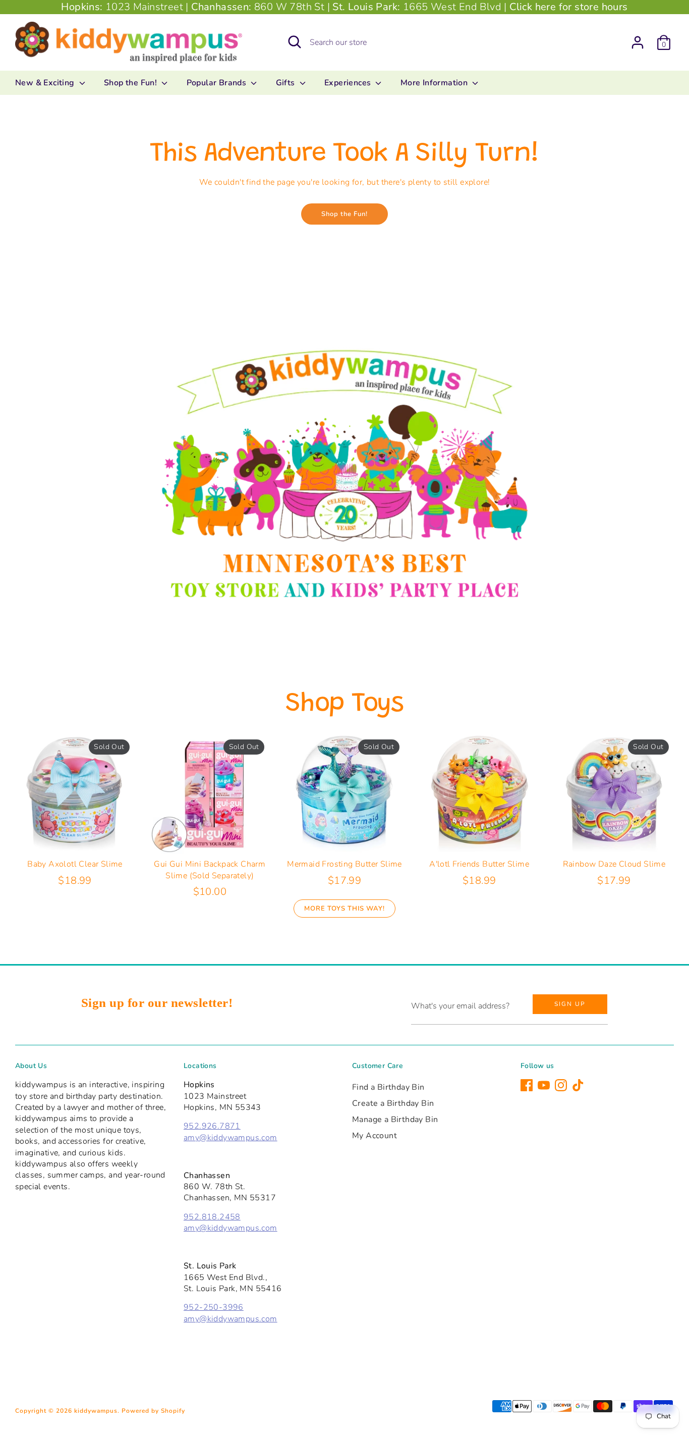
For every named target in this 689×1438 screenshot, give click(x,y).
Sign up (570, 1004)
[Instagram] (561, 1085)
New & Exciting (46, 82)
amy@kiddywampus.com (230, 1137)
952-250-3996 (214, 1307)
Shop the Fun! (131, 82)
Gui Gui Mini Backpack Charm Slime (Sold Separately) (209, 870)
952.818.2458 (212, 1216)
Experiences (348, 82)
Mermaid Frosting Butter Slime (344, 864)
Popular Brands (218, 82)
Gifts (286, 82)
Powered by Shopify (153, 1411)
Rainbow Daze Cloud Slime (614, 864)
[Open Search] (294, 42)
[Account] (637, 42)
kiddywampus (96, 1411)
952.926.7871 (212, 1126)
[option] (344, 470)
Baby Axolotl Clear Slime (75, 864)
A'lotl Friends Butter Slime (479, 864)
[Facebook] (527, 1085)
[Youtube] (544, 1085)
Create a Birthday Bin (393, 1103)
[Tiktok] (578, 1085)
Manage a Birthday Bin (395, 1119)
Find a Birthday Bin (388, 1087)
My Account (374, 1135)
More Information (435, 82)
